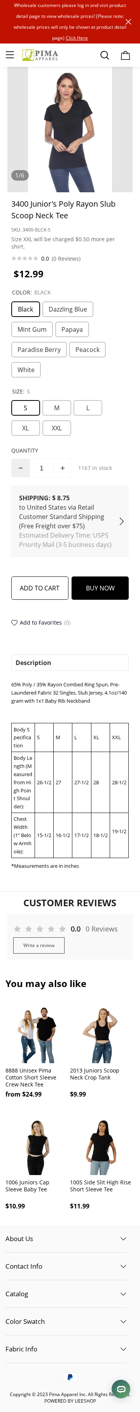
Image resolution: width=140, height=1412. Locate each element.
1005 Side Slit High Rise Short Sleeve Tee (100, 1186)
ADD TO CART (40, 588)
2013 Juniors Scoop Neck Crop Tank (94, 1074)
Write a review (38, 945)
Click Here (77, 38)
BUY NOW (100, 588)
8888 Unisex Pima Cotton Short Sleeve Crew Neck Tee (30, 1077)
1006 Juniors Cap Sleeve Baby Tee (27, 1186)
